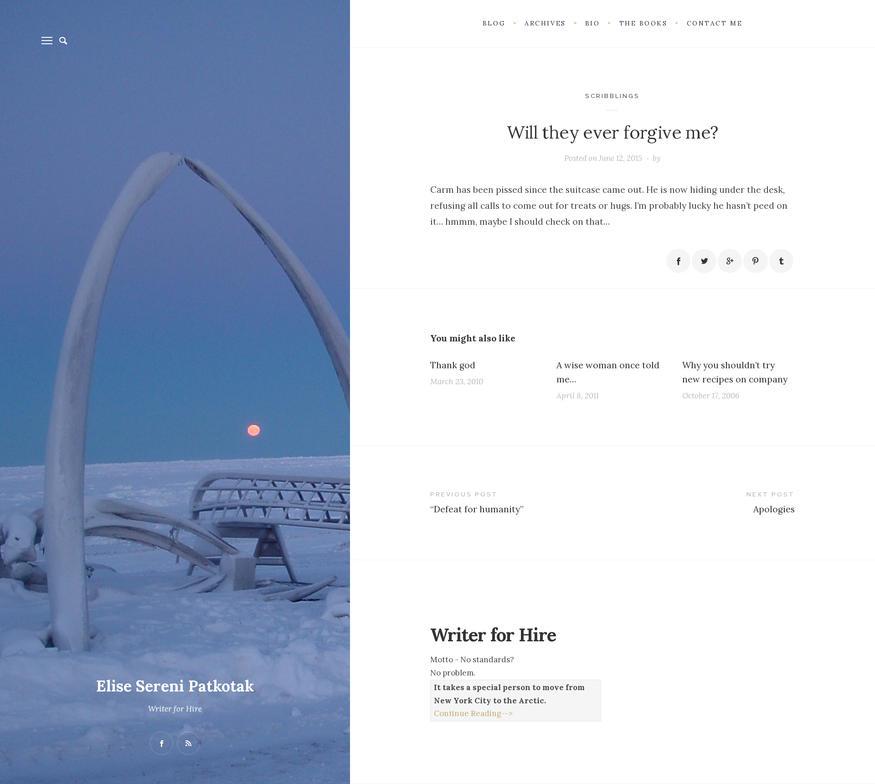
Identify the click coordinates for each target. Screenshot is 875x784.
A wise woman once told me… (607, 372)
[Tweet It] (704, 261)
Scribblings (612, 95)
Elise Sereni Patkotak (175, 686)
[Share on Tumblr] (781, 261)
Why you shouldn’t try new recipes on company (735, 372)
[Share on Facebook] (678, 261)
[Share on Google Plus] (730, 261)
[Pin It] (755, 261)
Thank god (452, 365)
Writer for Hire (175, 709)
